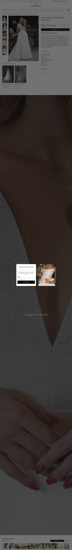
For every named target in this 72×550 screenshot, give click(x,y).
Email (19, 276)
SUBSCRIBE (26, 282)
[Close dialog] (54, 266)
